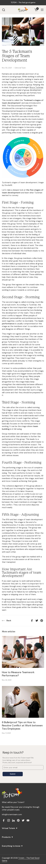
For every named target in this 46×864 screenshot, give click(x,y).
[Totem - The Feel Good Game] (23, 9)
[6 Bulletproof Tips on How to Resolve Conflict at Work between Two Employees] (23, 702)
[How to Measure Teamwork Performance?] (23, 652)
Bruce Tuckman (36, 87)
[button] (3, 9)
